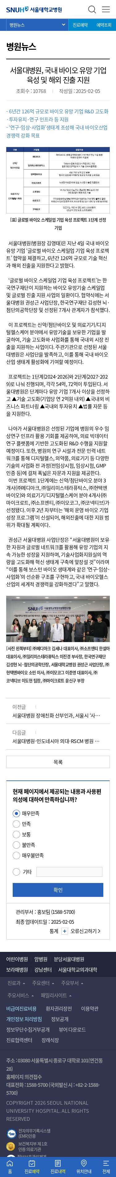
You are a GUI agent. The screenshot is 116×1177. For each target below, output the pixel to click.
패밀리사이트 (54, 995)
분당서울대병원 (69, 959)
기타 (27, 871)
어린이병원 (17, 959)
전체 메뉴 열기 (106, 9)
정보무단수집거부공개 (27, 1029)
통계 (53, 931)
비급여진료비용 (21, 1008)
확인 (58, 889)
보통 (26, 834)
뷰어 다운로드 (72, 1029)
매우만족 (30, 813)
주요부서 (70, 982)
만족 (26, 823)
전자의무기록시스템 (28, 1134)
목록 (58, 762)
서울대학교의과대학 (77, 969)
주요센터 (40, 982)
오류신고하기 (84, 931)
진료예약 (80, 25)
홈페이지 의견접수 (24, 1076)
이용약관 (89, 1008)
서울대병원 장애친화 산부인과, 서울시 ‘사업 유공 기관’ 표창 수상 (58, 715)
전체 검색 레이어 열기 (92, 9)
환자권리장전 (59, 1008)
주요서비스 (18, 995)
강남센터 (43, 969)
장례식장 (50, 1040)
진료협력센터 (19, 1040)
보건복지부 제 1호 (26, 1147)
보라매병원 (17, 969)
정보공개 (59, 1019)
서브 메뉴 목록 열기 (37, 25)
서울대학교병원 (34, 9)
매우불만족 (33, 855)
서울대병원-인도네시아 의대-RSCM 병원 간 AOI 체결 (58, 741)
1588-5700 (37, 1084)
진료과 (13, 982)
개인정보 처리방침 (24, 1019)
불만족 (28, 844)
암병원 (40, 959)
